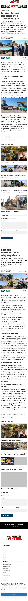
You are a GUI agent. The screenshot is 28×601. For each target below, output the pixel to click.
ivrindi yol (10, 137)
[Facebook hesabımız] (11, 526)
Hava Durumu (6, 568)
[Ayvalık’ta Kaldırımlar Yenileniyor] (20, 169)
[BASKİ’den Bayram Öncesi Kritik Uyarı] (7, 184)
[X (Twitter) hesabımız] (13, 526)
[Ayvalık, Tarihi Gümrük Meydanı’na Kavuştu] (7, 446)
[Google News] (24, 59)
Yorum (3, 221)
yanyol (11, 417)
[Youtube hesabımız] (17, 526)
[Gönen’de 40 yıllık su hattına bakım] (14, 153)
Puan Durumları (6, 570)
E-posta (17, 230)
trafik (23, 414)
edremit (9, 414)
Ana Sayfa (5, 578)
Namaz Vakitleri (6, 566)
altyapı (3, 414)
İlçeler (25, 271)
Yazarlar (4, 580)
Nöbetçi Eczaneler (7, 564)
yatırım (13, 140)
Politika (4, 555)
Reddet (14, 597)
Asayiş (4, 557)
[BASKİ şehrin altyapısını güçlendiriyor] (14, 202)
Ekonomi (4, 551)
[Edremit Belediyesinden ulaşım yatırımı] (7, 169)
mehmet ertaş (16, 414)
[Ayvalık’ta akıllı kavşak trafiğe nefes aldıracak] (20, 446)
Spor (4, 553)
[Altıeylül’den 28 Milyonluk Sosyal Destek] (7, 461)
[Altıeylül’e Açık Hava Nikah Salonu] (14, 479)
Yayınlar (4, 572)
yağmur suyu (4, 417)
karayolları (17, 137)
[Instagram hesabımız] (15, 526)
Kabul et (14, 594)
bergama (4, 137)
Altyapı (24, 38)
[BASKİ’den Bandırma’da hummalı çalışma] (20, 184)
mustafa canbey (5, 140)
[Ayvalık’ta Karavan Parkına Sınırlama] (20, 461)
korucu (24, 137)
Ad (2, 230)
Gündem (5, 549)
